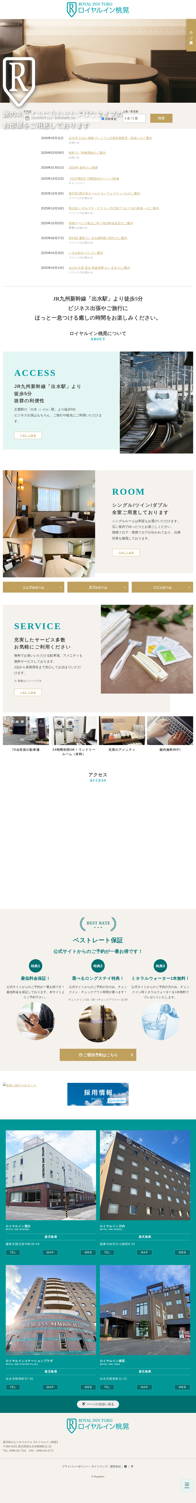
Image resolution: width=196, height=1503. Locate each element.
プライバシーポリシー (75, 1466)
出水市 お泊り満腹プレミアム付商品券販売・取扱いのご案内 (110, 138)
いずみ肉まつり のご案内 (86, 253)
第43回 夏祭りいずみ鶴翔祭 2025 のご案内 (98, 238)
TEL (13, 1252)
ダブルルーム (98, 587)
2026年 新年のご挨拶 (83, 167)
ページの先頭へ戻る (100, 1404)
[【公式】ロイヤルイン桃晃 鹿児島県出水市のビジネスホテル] (98, 9)
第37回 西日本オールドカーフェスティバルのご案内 (104, 193)
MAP (50, 1252)
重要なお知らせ (78, 227)
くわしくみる (28, 435)
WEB (88, 1252)
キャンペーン (77, 183)
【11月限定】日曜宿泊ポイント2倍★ (94, 178)
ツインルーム (162, 587)
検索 (161, 118)
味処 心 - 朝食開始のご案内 (87, 152)
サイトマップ (99, 1466)
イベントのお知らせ (81, 197)
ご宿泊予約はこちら (100, 1055)
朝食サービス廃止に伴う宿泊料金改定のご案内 (101, 223)
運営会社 (115, 1466)
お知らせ (74, 142)
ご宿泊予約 (191, 37)
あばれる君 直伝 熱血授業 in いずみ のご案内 (99, 267)
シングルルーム (33, 587)
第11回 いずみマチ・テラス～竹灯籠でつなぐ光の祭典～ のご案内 (114, 208)
